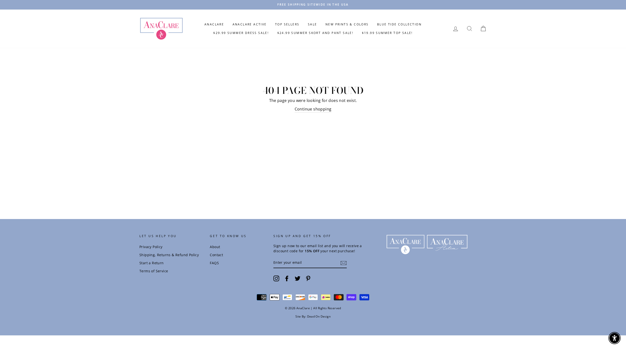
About (215, 246)
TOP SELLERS (287, 24)
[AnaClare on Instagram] (276, 278)
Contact (216, 255)
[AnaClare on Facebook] (287, 278)
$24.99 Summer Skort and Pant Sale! (315, 33)
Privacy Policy (151, 246)
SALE (312, 24)
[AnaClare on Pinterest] (308, 278)
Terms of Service (153, 271)
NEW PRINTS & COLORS (347, 24)
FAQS (214, 263)
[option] (313, 4)
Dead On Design (319, 316)
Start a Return (151, 263)
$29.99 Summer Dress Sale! (241, 33)
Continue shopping (313, 109)
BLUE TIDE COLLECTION (399, 24)
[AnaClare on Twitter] (298, 278)
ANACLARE (214, 24)
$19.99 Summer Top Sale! (387, 33)
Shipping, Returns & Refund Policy (169, 255)
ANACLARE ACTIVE (250, 24)
